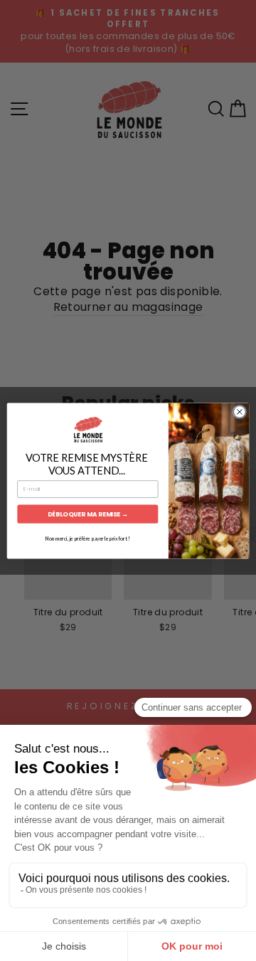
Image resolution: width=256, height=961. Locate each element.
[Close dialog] (239, 411)
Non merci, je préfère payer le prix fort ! (87, 538)
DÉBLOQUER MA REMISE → (88, 513)
